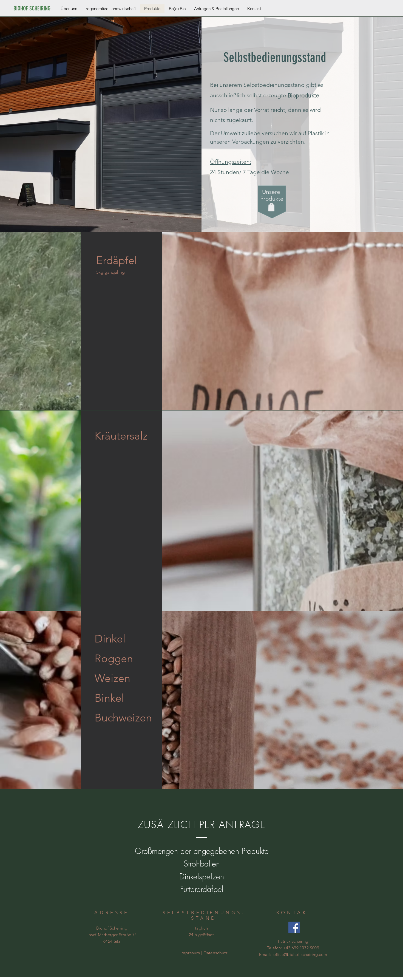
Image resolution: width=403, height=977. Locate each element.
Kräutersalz (121, 435)
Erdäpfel (116, 260)
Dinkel (110, 638)
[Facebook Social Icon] (294, 927)
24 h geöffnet (201, 934)
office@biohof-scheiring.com (300, 954)
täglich (201, 928)
